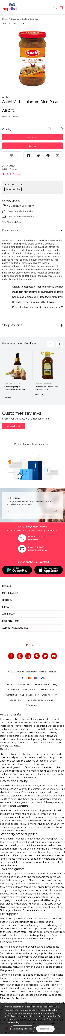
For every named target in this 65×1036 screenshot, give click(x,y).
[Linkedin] (28, 656)
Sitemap (49, 700)
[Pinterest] (37, 656)
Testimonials (31, 705)
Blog (55, 684)
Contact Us (11, 695)
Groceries (15, 19)
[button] (55, 7)
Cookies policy (12, 1022)
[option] (32, 58)
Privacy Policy (32, 695)
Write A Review (14, 426)
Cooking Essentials (30, 19)
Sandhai (13, 169)
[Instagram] (20, 656)
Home (5, 19)
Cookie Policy (16, 700)
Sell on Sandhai (13, 189)
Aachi (5, 97)
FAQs (21, 695)
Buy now (33, 146)
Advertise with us (25, 684)
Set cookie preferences (22, 1029)
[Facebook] (11, 656)
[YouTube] (54, 656)
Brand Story (13, 689)
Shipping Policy (49, 695)
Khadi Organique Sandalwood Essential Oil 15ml (15, 389)
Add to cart (32, 137)
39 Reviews (15, 174)
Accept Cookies (45, 1029)
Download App (29, 689)
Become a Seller (42, 684)
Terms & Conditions (34, 700)
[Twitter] (45, 656)
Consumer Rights (46, 689)
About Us (10, 684)
